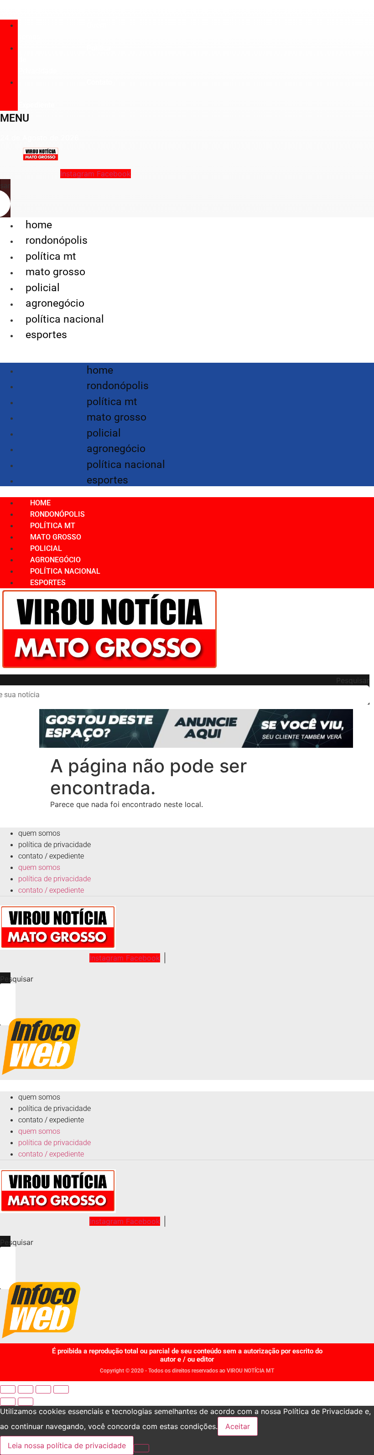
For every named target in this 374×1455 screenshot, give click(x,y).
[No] (141, 1448)
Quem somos (62, 31)
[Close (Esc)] (8, 1389)
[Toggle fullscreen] (43, 1389)
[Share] (25, 1389)
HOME (39, 225)
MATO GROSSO (55, 272)
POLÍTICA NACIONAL (65, 319)
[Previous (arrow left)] (8, 1402)
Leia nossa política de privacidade (67, 1445)
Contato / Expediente (51, 856)
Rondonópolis (57, 240)
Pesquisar (352, 680)
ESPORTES (46, 335)
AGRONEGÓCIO (55, 303)
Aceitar (237, 1426)
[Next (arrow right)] (25, 1402)
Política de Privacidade (54, 844)
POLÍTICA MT (51, 256)
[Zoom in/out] (61, 1389)
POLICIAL (43, 288)
